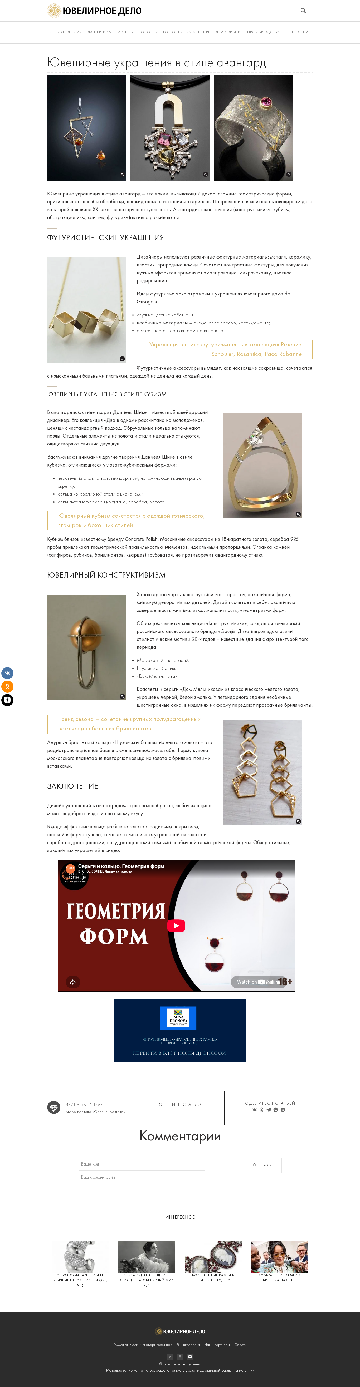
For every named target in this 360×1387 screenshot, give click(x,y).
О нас (305, 32)
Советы (240, 1345)
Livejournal (170, 1357)
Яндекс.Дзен (190, 1357)
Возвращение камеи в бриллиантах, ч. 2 (213, 1278)
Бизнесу (124, 32)
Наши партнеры (217, 1345)
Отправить (262, 1165)
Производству (263, 32)
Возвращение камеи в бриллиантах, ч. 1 (280, 1278)
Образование (228, 32)
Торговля (173, 32)
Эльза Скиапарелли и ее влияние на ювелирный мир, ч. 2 (80, 1280)
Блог (289, 32)
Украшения (198, 32)
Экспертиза (98, 32)
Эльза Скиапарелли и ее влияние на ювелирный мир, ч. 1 (146, 1280)
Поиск (303, 10)
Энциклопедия (65, 32)
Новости (148, 32)
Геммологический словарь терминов (142, 1345)
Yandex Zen (180, 1357)
